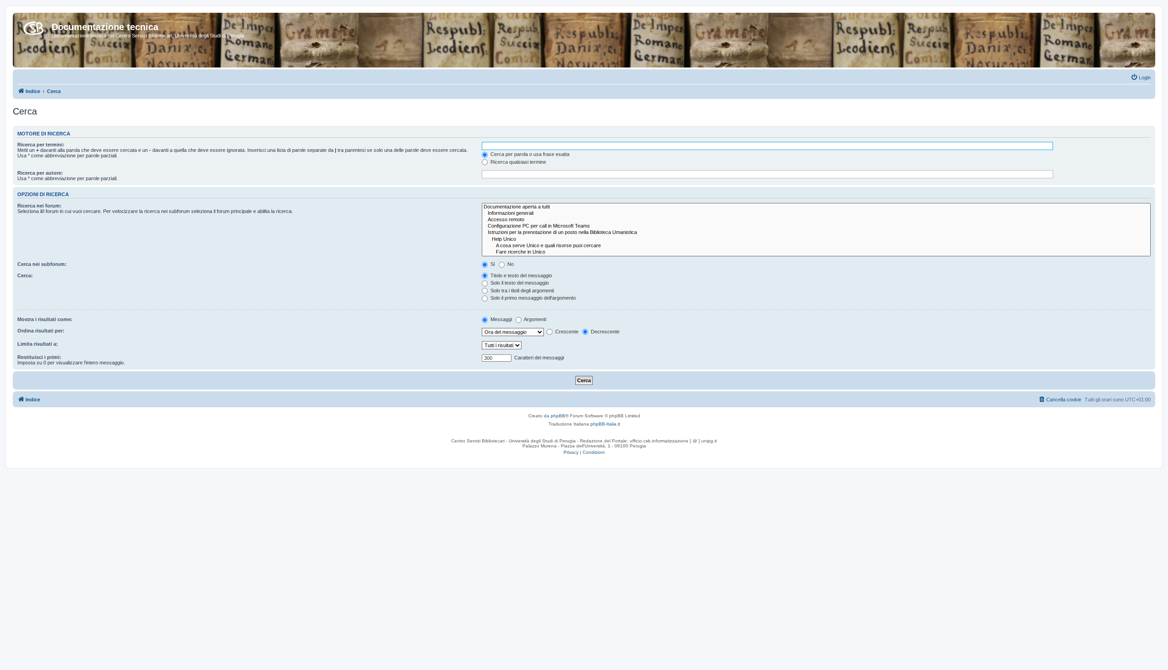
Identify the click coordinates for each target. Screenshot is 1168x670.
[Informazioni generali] (816, 213)
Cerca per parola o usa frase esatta (529, 154)
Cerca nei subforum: (42, 264)
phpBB (558, 415)
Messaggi (500, 319)
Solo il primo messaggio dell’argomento (532, 298)
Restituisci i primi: (39, 357)
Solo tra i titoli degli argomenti (521, 290)
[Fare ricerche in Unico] (816, 252)
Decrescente (604, 331)
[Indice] (33, 26)
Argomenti (534, 319)
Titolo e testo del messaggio (520, 275)
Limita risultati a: (37, 344)
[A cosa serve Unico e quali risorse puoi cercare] (816, 246)
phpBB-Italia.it (605, 423)
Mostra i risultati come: (45, 319)
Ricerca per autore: (40, 173)
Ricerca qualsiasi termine (517, 162)
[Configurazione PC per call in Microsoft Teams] (816, 226)
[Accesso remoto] (816, 220)
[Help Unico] (816, 239)
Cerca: (25, 275)
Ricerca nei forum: (39, 205)
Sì (492, 264)
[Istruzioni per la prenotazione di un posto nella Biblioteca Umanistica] (816, 232)
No (510, 264)
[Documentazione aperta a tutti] (816, 207)
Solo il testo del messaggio (519, 283)
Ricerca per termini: (40, 144)
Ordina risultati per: (40, 330)
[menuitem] (1141, 77)
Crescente (566, 331)
